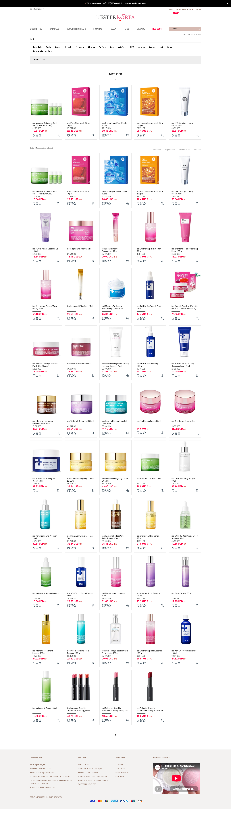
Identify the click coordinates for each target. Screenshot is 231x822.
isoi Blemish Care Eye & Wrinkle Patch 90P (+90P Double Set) (185, 307)
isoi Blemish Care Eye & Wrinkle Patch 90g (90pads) (45, 365)
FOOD (127, 29)
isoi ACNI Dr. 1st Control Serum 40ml (80, 594)
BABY (113, 29)
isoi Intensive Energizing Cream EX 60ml (115, 479)
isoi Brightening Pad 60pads (79, 249)
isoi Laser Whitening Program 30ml (184, 479)
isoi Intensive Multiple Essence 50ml (80, 537)
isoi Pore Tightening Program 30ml (44, 537)
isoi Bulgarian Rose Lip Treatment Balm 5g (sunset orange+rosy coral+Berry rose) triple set (80, 709)
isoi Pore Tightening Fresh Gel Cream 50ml (114, 422)
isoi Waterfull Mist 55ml (181, 593)
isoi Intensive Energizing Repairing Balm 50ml (42, 422)
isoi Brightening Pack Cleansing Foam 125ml (185, 250)
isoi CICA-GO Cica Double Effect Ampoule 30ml (185, 537)
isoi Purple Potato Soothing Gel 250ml (45, 250)
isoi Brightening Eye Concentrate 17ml (110, 250)
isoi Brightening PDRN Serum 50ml (149, 250)
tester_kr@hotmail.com (45, 773)
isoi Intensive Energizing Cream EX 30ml (80, 479)
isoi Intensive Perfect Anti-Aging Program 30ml (113, 537)
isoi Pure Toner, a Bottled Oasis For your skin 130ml (115, 652)
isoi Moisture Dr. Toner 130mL (44, 708)
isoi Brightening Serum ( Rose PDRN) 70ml (44, 307)
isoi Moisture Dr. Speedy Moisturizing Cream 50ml (112, 307)
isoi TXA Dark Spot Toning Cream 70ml (182, 124)
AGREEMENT (120, 769)
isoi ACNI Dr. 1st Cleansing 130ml (147, 365)
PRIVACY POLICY (122, 773)
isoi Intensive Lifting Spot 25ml (80, 306)
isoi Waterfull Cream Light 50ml (80, 421)
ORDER (198, 10)
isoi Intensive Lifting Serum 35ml (148, 537)
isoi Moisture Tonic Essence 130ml (148, 594)
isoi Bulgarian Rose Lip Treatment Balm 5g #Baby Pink (115, 709)
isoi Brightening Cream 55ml (183, 421)
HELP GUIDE (120, 776)
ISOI (43, 60)
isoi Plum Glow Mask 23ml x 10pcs (78, 124)
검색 (199, 29)
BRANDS (141, 29)
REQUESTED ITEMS (76, 29)
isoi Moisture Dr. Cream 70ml (149, 478)
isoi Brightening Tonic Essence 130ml (149, 652)
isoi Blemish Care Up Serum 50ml (113, 594)
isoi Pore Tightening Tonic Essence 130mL (78, 652)
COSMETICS (36, 29)
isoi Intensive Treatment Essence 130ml (42, 652)
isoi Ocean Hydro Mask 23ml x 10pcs (114, 124)
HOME (184, 35)
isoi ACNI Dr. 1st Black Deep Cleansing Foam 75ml (183, 365)
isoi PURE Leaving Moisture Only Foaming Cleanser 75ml (115, 365)
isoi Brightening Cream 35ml (149, 421)
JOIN (176, 11)
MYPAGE (182, 10)
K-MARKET (98, 29)
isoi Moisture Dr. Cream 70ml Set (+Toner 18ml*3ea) (44, 124)
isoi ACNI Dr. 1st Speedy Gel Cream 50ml (43, 479)
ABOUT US (119, 765)
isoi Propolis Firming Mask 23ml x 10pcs (150, 124)
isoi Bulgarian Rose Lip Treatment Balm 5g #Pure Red (150, 709)
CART (190, 10)
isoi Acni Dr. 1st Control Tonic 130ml (184, 652)
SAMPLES (54, 29)
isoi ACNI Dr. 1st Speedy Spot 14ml (149, 307)
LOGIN (170, 10)
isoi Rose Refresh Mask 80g (79, 364)
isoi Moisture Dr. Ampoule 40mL (45, 593)
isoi (199, 35)
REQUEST (157, 29)
